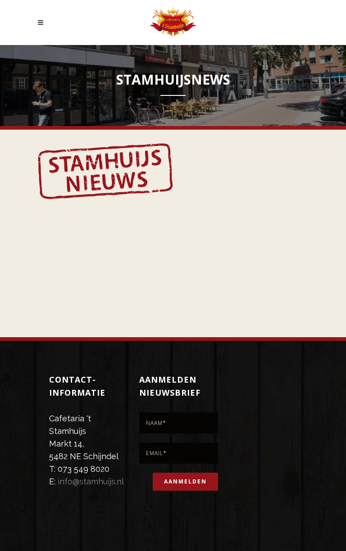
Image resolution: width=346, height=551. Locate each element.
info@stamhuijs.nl (91, 481)
